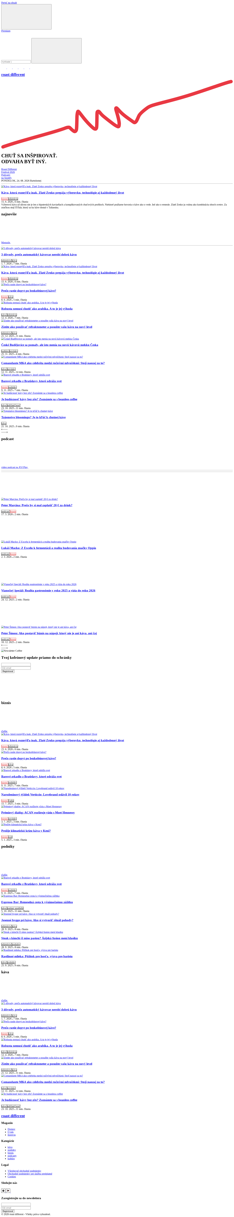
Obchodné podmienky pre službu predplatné (30, 1173)
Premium (5, 30)
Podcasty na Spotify (6, 176)
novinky (13, 351)
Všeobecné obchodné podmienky (24, 1170)
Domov (11, 1129)
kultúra (5, 351)
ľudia (11, 800)
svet (10, 837)
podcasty (12, 1155)
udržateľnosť (13, 405)
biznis (4, 198)
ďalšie (4, 731)
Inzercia (12, 1134)
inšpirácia (13, 198)
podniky (12, 387)
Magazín (6, 242)
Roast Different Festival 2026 (9, 170)
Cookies (12, 1176)
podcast (5, 511)
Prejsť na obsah (9, 2)
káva (14, 260)
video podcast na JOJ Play (14, 467)
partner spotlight (15, 908)
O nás (11, 1132)
